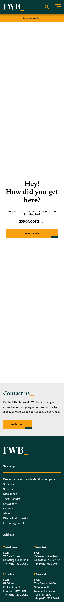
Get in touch (17, 424)
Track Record (11, 499)
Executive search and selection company (29, 479)
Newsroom (10, 504)
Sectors (8, 489)
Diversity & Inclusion (16, 518)
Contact (8, 508)
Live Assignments (14, 523)
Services (8, 484)
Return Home (32, 233)
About (7, 513)
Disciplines (10, 494)
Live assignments (31, 17)
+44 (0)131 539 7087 (15, 563)
